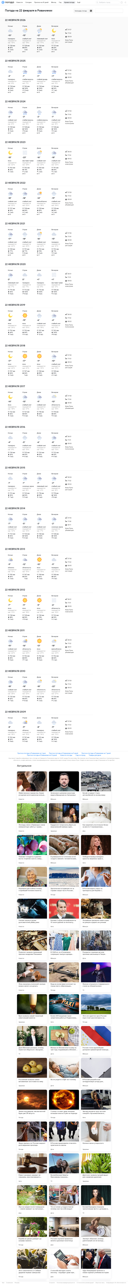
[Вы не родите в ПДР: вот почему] (64, 1073)
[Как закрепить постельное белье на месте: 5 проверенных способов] (96, 818)
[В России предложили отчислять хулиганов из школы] (64, 1136)
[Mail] (3, 2)
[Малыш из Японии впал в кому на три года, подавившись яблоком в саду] (64, 1041)
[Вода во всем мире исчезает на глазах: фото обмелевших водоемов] (64, 977)
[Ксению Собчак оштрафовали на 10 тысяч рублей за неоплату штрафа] (64, 914)
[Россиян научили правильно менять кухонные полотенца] (64, 1232)
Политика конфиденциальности (66, 1282)
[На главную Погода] (9, 2)
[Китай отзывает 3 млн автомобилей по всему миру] (96, 786)
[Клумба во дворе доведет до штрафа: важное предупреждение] (32, 1232)
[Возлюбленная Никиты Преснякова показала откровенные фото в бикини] (64, 1168)
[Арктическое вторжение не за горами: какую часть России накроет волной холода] (64, 882)
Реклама (17, 1282)
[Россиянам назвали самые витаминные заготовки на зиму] (32, 1073)
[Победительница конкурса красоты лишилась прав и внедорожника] (96, 850)
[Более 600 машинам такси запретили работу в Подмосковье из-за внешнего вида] (64, 1009)
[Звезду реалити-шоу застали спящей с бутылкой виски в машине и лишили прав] (96, 1105)
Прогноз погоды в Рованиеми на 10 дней (42, 755)
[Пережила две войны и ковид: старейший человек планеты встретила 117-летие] (32, 882)
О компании (9, 1282)
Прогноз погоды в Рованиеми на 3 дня (31, 753)
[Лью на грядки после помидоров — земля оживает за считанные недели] (32, 1200)
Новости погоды (66, 755)
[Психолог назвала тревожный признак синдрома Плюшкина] (32, 945)
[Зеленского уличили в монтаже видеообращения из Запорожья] (64, 786)
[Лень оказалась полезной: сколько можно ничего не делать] (32, 977)
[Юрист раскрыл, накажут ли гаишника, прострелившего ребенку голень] (32, 1168)
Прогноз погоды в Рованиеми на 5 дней (63, 753)
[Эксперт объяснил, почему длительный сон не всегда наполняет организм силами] (96, 1232)
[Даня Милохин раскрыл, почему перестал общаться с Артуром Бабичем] (32, 1041)
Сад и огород (80, 755)
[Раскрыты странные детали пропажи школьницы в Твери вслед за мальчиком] (96, 945)
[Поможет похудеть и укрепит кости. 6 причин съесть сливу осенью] (32, 850)
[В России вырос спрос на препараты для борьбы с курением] (96, 882)
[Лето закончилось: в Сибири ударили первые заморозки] (32, 1264)
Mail (3, 1282)
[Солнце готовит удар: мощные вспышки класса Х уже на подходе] (64, 1105)
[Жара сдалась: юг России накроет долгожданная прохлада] (32, 1136)
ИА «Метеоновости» (120, 1282)
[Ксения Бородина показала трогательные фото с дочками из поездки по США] (96, 1200)
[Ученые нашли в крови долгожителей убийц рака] (32, 914)
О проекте (52, 1282)
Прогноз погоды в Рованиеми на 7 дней (96, 753)
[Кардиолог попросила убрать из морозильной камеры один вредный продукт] (64, 818)
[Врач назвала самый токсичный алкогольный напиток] (32, 1009)
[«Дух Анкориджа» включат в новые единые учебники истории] (96, 1264)
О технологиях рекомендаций (85, 1282)
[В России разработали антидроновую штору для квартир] (96, 1073)
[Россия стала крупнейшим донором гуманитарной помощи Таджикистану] (96, 1041)
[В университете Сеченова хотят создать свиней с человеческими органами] (64, 850)
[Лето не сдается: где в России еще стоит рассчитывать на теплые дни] (96, 1009)
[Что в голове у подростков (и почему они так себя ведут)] (64, 1200)
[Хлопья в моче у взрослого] (96, 1136)
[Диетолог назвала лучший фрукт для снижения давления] (96, 1168)
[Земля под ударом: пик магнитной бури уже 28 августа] (32, 1105)
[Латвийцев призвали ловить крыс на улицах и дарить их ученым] (96, 914)
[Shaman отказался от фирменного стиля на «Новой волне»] (96, 977)
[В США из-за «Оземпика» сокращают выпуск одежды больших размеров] (64, 945)
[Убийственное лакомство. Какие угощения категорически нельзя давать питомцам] (32, 786)
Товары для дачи (95, 755)
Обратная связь (99, 1282)
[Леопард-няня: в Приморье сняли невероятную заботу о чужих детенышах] (32, 818)
